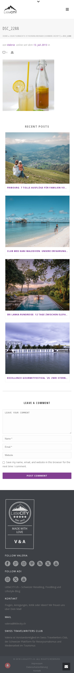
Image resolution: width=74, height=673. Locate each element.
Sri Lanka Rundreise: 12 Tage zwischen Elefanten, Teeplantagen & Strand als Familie (38, 314)
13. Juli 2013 (40, 44)
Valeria (11, 44)
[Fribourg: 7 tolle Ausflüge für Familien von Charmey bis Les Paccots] (37, 158)
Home (5, 36)
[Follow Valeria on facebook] (7, 564)
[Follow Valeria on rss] (40, 564)
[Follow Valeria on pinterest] (32, 564)
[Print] (14, 52)
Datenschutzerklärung (37, 667)
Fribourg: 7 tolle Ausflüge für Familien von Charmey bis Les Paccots (38, 187)
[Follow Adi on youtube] (24, 579)
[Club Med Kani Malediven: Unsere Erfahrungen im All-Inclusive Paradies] (37, 221)
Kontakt (37, 670)
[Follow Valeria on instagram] (24, 564)
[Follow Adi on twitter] (15, 579)
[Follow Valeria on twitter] (48, 564)
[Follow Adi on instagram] (7, 579)
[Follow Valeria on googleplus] (15, 564)
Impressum (37, 663)
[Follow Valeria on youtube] (56, 564)
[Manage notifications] (7, 665)
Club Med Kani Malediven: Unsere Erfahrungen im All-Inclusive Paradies (38, 251)
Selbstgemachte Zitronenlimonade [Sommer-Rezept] (35, 36)
